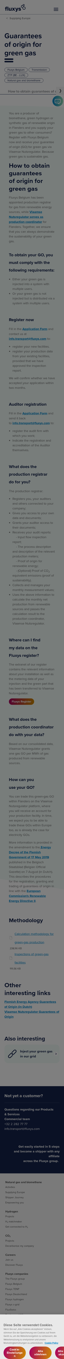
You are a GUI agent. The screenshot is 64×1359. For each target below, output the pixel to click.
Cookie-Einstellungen (15, 1352)
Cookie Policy (51, 1343)
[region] (32, 1336)
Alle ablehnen (40, 1352)
